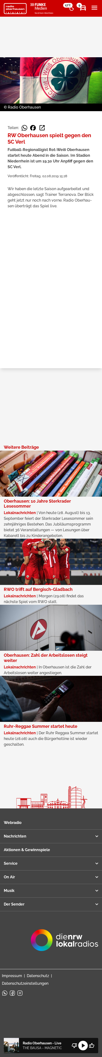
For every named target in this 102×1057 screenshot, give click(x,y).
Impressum (12, 976)
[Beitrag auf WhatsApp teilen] (24, 128)
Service (11, 863)
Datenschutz (38, 976)
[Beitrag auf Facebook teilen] (33, 128)
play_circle (83, 1045)
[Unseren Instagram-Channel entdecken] (20, 993)
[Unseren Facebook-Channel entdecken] (12, 993)
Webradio (13, 822)
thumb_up (91, 1045)
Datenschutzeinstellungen (25, 983)
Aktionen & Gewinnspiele (27, 850)
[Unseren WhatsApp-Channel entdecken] (5, 993)
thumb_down (74, 1045)
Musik (9, 890)
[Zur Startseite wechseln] (15, 8)
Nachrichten (15, 836)
